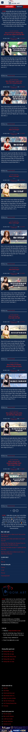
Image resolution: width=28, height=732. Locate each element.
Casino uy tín (7, 724)
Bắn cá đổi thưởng (8, 716)
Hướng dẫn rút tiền (8, 661)
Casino (3, 567)
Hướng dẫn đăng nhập (9, 656)
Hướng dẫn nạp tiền (9, 659)
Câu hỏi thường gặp (8, 700)
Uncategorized (5, 575)
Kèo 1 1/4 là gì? (14, 223)
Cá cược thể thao (8, 721)
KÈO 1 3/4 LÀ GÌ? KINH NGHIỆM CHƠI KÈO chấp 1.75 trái (14, 463)
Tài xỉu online (7, 713)
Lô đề (2, 570)
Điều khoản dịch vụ (8, 695)
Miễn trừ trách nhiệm (9, 698)
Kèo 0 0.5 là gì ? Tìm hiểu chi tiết (14, 317)
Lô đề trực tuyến (8, 719)
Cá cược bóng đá (14, 31)
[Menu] (2, 2)
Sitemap (5, 706)
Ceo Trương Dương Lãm (9, 703)
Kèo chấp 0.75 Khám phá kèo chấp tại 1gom (14, 365)
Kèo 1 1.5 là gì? (14, 176)
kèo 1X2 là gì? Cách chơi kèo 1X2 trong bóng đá (14, 82)
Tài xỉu (3, 573)
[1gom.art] (14, 2)
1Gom (3, 599)
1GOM (4, 11)
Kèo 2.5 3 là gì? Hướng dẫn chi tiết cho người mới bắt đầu (14, 33)
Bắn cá (3, 562)
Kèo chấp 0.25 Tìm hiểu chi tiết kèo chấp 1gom (14, 414)
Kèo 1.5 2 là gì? (14, 129)
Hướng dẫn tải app (8, 651)
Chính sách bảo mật (9, 693)
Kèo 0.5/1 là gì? (14, 269)
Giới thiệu (6, 690)
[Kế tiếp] (17, 510)
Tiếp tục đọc (14, 70)
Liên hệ (5, 688)
